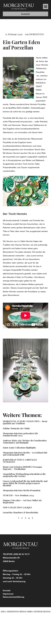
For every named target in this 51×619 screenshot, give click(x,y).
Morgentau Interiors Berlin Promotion (21, 490)
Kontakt (6, 590)
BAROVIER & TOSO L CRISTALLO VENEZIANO (20, 460)
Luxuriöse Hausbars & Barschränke (20, 512)
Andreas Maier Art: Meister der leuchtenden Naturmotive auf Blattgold (25, 441)
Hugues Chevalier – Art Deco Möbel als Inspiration (22, 501)
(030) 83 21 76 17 (21, 554)
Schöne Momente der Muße (16, 428)
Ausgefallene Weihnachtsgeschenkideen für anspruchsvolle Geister (24, 475)
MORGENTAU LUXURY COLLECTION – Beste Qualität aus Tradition (25, 422)
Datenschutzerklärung (13, 597)
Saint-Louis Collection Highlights (19, 447)
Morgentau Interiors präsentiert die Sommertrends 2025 (20, 434)
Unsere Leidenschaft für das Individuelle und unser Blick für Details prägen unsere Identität (25, 483)
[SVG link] (19, 6)
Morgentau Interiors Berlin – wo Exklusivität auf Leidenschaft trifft (25, 453)
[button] (45, 6)
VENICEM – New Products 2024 (18, 495)
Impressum (8, 594)
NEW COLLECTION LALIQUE (17, 507)
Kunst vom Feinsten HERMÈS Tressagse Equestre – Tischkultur (22, 467)
